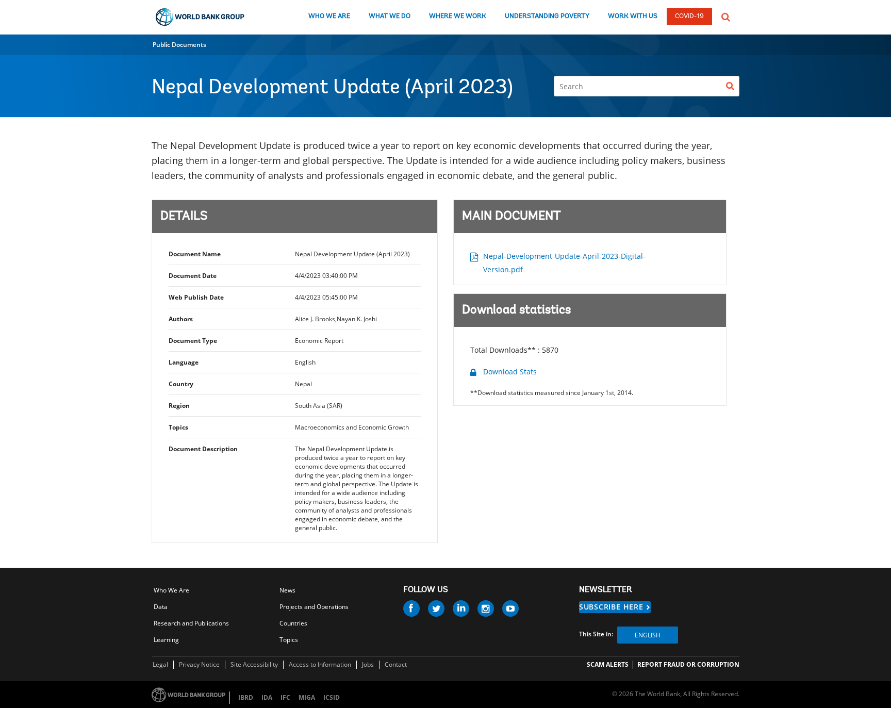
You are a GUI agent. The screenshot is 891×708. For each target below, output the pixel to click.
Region (179, 405)
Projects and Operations (314, 606)
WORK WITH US (632, 16)
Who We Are (171, 590)
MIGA (307, 697)
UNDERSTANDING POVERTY (547, 16)
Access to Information (320, 664)
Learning (166, 639)
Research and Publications (191, 623)
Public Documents (179, 44)
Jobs (368, 664)
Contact (396, 664)
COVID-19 (689, 16)
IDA (266, 697)
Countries (293, 623)
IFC (285, 697)
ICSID (331, 697)
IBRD (245, 697)
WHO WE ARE (329, 16)
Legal (160, 664)
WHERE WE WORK (457, 16)
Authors (181, 319)
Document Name (195, 254)
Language (184, 362)
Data (161, 606)
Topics (178, 427)
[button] (725, 16)
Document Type (193, 340)
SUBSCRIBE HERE (611, 607)
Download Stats (510, 371)
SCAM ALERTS (608, 664)
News (287, 590)
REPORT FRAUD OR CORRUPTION (688, 664)
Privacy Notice (199, 664)
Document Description (203, 448)
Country (181, 384)
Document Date (193, 275)
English (648, 635)
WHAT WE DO (389, 16)
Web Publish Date (196, 297)
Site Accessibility (254, 664)
